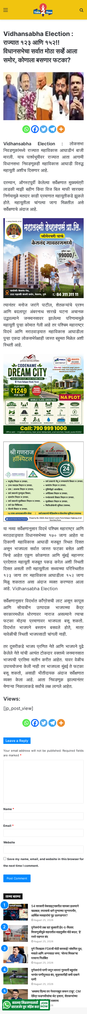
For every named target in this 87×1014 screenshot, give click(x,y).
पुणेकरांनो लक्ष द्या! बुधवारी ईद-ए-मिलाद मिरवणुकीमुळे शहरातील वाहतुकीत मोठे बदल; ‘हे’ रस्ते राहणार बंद (56, 931)
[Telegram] (52, 129)
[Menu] (5, 11)
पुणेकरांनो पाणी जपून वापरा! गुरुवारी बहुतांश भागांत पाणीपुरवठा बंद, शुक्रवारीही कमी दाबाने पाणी (55, 974)
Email (8, 825)
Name (8, 809)
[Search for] (81, 11)
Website (9, 842)
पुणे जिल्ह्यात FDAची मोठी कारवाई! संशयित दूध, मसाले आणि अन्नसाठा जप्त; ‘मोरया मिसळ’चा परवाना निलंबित (56, 953)
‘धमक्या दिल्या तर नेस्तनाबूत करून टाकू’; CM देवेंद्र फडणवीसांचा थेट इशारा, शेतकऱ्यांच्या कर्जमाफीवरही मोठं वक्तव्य (56, 995)
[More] (61, 129)
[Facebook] (35, 129)
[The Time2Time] (43, 9)
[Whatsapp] (26, 129)
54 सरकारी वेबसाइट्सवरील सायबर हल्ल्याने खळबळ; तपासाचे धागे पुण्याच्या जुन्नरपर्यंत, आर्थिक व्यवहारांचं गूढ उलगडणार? (55, 910)
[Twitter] (44, 129)
